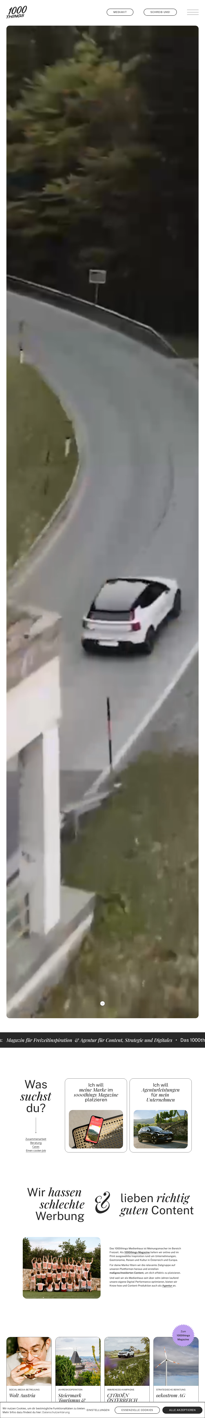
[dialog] (102, 1410)
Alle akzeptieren (182, 1410)
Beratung (36, 1143)
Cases (35, 1146)
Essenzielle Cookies (137, 1410)
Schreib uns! (160, 12)
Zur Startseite (16, 12)
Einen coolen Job (36, 1150)
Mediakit (120, 12)
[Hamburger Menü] (193, 12)
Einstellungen (98, 1410)
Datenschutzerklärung (56, 1412)
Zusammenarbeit (35, 1139)
